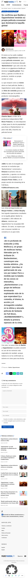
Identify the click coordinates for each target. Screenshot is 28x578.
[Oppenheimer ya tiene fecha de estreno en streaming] (23, 467)
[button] (3, 1)
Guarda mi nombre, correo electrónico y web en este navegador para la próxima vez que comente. (15, 420)
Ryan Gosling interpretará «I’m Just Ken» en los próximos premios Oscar (9, 493)
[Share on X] (9, 575)
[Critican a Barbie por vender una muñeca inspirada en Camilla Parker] (23, 457)
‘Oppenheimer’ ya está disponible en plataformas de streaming (8, 448)
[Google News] (25, 556)
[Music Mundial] (10, 1)
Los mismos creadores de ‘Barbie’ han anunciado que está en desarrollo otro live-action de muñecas (14, 151)
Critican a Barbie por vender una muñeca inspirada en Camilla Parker (8, 457)
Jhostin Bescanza (9, 49)
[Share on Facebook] (5, 575)
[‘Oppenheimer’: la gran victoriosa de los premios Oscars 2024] (23, 484)
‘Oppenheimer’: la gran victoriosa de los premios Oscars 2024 (7, 484)
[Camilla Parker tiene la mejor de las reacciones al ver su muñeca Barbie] (23, 474)
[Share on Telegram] (15, 575)
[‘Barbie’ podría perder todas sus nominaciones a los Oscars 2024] (23, 502)
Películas (10, 11)
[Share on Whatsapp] (12, 575)
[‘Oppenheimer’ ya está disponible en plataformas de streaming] (23, 448)
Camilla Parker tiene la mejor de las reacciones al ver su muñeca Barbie (9, 474)
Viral (16, 11)
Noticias (4, 11)
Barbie (10, 367)
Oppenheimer (16, 367)
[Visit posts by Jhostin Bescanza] (3, 49)
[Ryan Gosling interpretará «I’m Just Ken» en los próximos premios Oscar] (23, 493)
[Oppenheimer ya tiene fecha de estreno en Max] (23, 440)
